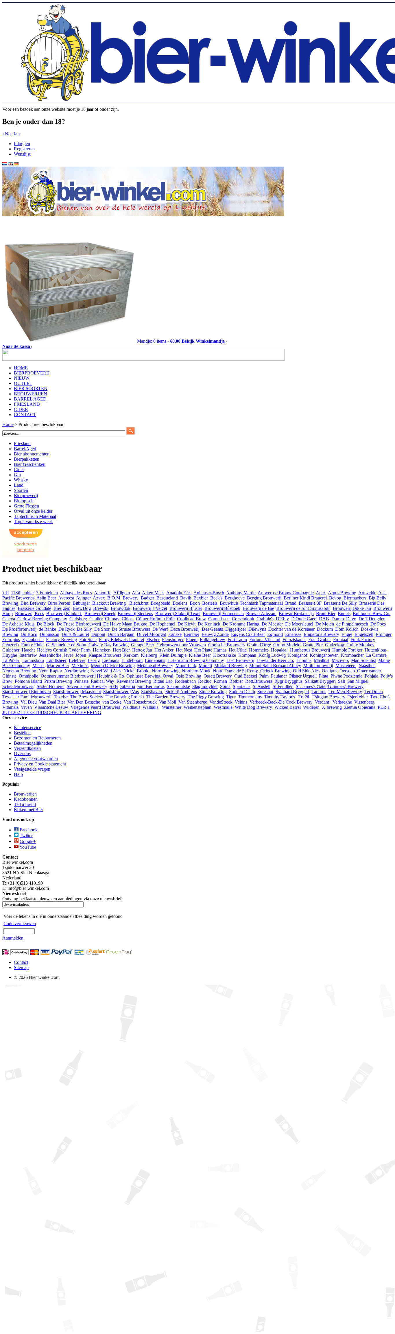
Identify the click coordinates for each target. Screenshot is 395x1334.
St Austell (261, 686)
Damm (337, 618)
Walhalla (151, 707)
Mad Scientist (363, 660)
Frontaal (340, 639)
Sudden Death (242, 691)
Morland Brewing (230, 665)
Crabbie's (265, 618)
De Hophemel (162, 623)
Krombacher (352, 655)
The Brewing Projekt (125, 696)
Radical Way (102, 681)
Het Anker (163, 649)
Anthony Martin (241, 592)
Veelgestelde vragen (32, 769)
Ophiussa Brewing (143, 676)
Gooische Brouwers (226, 644)
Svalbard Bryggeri (292, 691)
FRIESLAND (27, 404)
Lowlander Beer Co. (275, 660)
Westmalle (223, 707)
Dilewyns (257, 629)
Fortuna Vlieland (264, 639)
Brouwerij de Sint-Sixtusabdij (303, 608)
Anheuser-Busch (208, 592)
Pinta (323, 676)
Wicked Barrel (287, 707)
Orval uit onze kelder (33, 511)
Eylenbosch (33, 639)
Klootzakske (224, 655)
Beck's (216, 597)
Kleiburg (149, 655)
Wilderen (311, 707)
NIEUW (21, 378)
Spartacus (241, 686)
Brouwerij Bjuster (185, 608)
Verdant (322, 702)
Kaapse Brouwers (104, 655)
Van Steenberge (192, 702)
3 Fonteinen (47, 592)
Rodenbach (185, 681)
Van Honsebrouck (140, 702)
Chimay (112, 618)
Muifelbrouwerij (318, 665)
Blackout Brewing (109, 603)
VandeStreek (220, 702)
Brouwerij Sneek (99, 613)
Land (18, 485)
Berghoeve (235, 597)
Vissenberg (364, 702)
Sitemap (21, 967)
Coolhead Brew (191, 618)
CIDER (21, 409)
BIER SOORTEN (30, 388)
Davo (351, 618)
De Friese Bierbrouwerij (79, 623)
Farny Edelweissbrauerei (121, 639)
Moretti (205, 665)
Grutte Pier (313, 644)
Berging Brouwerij (264, 597)
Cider (19, 469)
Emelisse (293, 634)
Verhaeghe (342, 702)
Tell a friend (25, 804)
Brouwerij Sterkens (135, 613)
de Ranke (47, 629)
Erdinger (384, 634)
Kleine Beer (200, 655)
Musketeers (345, 665)
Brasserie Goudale (34, 608)
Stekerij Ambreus (181, 691)
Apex (321, 592)
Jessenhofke (50, 655)
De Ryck (66, 629)
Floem (192, 639)
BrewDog (82, 608)
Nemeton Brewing (19, 670)
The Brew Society (86, 696)
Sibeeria (127, 686)
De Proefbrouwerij (19, 629)
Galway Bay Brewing (108, 644)
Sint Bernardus (151, 686)
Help (18, 774)
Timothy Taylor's (280, 696)
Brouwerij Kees (29, 613)
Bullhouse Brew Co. (371, 613)
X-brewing (332, 707)
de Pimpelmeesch (352, 623)
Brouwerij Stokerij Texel (177, 613)
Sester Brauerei (50, 686)
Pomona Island (28, 681)
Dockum (325, 629)
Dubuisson (49, 634)
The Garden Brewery (165, 696)
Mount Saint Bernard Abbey (275, 665)
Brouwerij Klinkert (64, 613)
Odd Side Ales (306, 670)
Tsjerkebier (358, 696)
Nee (7, 133)
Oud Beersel (245, 676)
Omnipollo (28, 676)
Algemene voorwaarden (36, 758)
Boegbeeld (160, 603)
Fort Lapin (237, 639)
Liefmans (110, 660)
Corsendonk (243, 618)
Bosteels (209, 603)
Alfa (136, 592)
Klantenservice (27, 727)
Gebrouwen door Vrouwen (181, 644)
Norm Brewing (166, 670)
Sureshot (265, 691)
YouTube (27, 847)
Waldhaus (131, 707)
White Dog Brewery (253, 707)
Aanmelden (12, 938)
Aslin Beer (46, 597)
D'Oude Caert (304, 618)
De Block (45, 623)
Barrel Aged (25, 448)
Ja (17, 133)
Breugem (61, 608)
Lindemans (155, 660)
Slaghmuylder (205, 686)
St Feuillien (283, 686)
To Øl (304, 696)
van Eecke (111, 702)
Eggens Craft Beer (248, 634)
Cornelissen (219, 618)
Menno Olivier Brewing (113, 665)
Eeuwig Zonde (215, 634)
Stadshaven (152, 691)
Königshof (297, 655)
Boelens (180, 603)
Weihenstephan (197, 707)
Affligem (121, 592)
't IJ (5, 592)
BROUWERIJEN (30, 393)
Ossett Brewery (218, 676)
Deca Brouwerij (185, 629)
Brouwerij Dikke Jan (352, 608)
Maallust (321, 660)
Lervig (94, 660)
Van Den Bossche (83, 702)
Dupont (98, 634)
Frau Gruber (319, 639)
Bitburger (81, 603)
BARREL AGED (30, 398)
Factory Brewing (61, 639)
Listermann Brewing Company (195, 660)
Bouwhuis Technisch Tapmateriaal (251, 603)
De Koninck (209, 623)
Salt (341, 681)
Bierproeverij (26, 495)
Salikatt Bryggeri (320, 681)
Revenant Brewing (134, 681)
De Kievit (186, 623)
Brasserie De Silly (340, 603)
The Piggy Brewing (206, 696)
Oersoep (347, 670)
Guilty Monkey (360, 644)
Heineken (101, 649)
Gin (17, 474)
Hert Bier (121, 649)
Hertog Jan (142, 649)
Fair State (88, 639)
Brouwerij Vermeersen (223, 613)
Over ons (22, 753)
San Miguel (357, 681)
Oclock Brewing (275, 670)
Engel (347, 634)
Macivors (340, 660)
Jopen (80, 655)
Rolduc (204, 681)
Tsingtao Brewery (329, 696)
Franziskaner (294, 639)
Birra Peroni (59, 603)
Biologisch (24, 500)
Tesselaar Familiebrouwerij (26, 696)
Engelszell (364, 634)
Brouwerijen (25, 793)
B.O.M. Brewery (123, 597)
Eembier (191, 634)
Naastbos (367, 665)
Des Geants (212, 629)
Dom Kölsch (347, 629)
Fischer (153, 639)
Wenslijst (22, 154)
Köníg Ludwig (272, 655)
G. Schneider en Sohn (66, 644)
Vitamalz (10, 707)
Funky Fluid (32, 644)
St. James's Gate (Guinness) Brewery (329, 686)
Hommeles (259, 649)
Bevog (335, 597)
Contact (21, 962)
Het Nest (184, 649)
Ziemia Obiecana (359, 707)
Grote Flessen (26, 505)
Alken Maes (153, 592)
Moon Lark (186, 665)
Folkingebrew (212, 639)
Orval (168, 676)
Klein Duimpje (173, 655)
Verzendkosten (27, 748)
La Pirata (11, 660)
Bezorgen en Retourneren (37, 737)
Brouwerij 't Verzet (150, 608)
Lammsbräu (33, 660)
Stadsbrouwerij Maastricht (77, 691)
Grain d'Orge (259, 644)
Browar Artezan (261, 613)
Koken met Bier (28, 809)
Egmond (275, 634)
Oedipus (329, 670)
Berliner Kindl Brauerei (305, 597)
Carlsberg (78, 618)
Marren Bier (58, 665)
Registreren (24, 148)
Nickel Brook (136, 670)
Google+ (28, 841)
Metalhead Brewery (155, 665)
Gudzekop (334, 644)
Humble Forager (347, 649)
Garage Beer (142, 644)
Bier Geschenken (29, 464)
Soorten (21, 490)
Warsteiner (171, 707)
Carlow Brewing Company (42, 618)
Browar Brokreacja (296, 613)
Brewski (100, 608)
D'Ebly (282, 618)
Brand (290, 603)
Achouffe (102, 592)
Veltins (241, 702)
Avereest (66, 597)
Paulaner (279, 676)
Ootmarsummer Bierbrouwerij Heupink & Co (82, 676)
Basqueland (167, 597)
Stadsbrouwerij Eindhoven (26, 691)
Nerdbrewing (76, 670)
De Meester (272, 623)
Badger (147, 597)
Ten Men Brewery (345, 691)
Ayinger (83, 597)
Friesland (22, 443)
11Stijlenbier (22, 592)
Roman (220, 681)
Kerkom (131, 655)
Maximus (79, 665)
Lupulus (303, 660)
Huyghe (9, 655)
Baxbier (200, 597)
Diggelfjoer (235, 629)
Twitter (26, 835)
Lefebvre (77, 660)
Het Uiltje (238, 649)
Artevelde (367, 592)
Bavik (185, 597)
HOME (21, 367)
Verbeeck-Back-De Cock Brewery (281, 702)
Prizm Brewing (58, 681)
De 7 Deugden (372, 618)
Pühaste (81, 681)
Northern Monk (196, 670)
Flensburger (173, 639)
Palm (264, 676)
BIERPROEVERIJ (31, 372)
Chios (128, 618)
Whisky (21, 479)
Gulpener (10, 649)
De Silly (84, 629)
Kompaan (247, 655)
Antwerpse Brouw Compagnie (286, 592)
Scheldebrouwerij (18, 686)
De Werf (160, 629)
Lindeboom (132, 660)
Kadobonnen (26, 799)
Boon (195, 603)
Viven (26, 707)
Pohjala (371, 676)
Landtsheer (56, 660)
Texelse (61, 696)
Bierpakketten (26, 459)
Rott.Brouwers (258, 681)
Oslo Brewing (188, 676)
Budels (344, 613)
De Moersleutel (299, 623)
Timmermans (250, 696)
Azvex (99, 597)
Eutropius (11, 639)
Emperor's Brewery (321, 634)
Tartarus (318, 691)
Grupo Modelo (286, 644)
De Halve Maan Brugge (125, 623)
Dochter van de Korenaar (291, 629)
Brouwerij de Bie (258, 608)
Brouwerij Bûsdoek (222, 608)
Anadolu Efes (178, 592)
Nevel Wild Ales (106, 670)
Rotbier (236, 681)
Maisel (38, 665)
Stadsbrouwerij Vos (121, 691)
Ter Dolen (373, 691)
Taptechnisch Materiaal (35, 516)
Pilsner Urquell (303, 676)
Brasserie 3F (310, 603)
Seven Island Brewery (87, 686)
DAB (324, 618)
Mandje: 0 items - (158, 341)
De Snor (102, 629)
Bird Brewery (33, 603)
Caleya (8, 618)
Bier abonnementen (31, 453)
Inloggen (22, 143)
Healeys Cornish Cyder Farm (64, 649)
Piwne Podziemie (346, 676)
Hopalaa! (279, 649)
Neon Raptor (50, 670)
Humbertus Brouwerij (310, 649)
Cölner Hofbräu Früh (155, 618)
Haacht (28, 649)
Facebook (29, 829)
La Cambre (376, 655)
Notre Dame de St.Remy (235, 670)
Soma (225, 686)
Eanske (175, 634)
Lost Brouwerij (240, 660)
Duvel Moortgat (151, 634)
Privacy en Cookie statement (40, 763)
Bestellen (22, 732)
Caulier (96, 618)
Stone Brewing (213, 691)
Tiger (231, 696)
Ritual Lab (163, 681)
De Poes (378, 623)
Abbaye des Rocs (76, 592)
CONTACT (25, 414)
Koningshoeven (324, 655)
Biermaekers (355, 597)
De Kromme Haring (241, 623)
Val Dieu (29, 702)
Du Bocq (29, 634)
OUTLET (23, 383)
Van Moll (167, 702)
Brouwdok (120, 608)
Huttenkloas (376, 649)
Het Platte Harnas (210, 649)
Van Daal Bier (52, 702)
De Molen (324, 623)
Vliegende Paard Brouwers (95, 707)
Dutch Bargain (121, 634)
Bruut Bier (325, 613)
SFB (114, 686)
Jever (68, 655)
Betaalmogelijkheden (33, 743)
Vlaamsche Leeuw (51, 707)
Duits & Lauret (75, 634)
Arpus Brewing (342, 592)
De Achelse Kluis (18, 623)
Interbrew (28, 655)
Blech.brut (138, 603)
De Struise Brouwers (131, 629)
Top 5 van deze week (33, 521)
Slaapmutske (178, 686)
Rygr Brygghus (288, 681)
